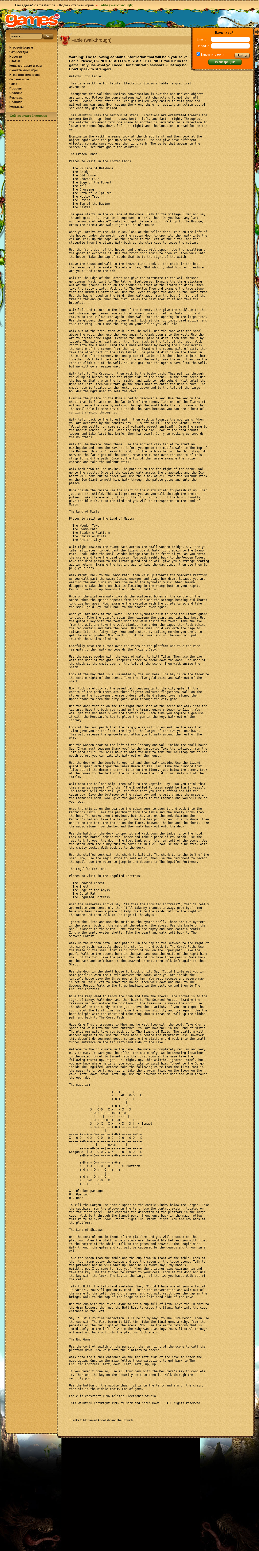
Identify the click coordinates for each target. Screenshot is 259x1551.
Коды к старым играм (77, 5)
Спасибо (15, 93)
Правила (16, 102)
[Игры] (32, 20)
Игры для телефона (24, 75)
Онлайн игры (19, 79)
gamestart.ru (44, 5)
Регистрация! (225, 62)
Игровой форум (21, 47)
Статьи (14, 61)
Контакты (16, 106)
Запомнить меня (212, 54)
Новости (15, 56)
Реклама (16, 97)
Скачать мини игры (23, 70)
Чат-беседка (18, 52)
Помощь (15, 88)
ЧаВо (13, 84)
